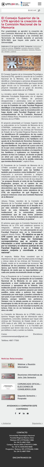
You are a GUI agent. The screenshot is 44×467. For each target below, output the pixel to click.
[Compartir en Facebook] (15, 413)
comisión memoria (27, 48)
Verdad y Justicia (10, 51)
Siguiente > (37, 423)
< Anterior (6, 423)
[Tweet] (19, 413)
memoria (31, 50)
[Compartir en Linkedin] (23, 413)
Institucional (37, 46)
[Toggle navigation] (40, 4)
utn (2, 51)
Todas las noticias (7, 48)
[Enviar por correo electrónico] (27, 413)
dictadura (24, 50)
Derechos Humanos (14, 50)
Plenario (38, 50)
